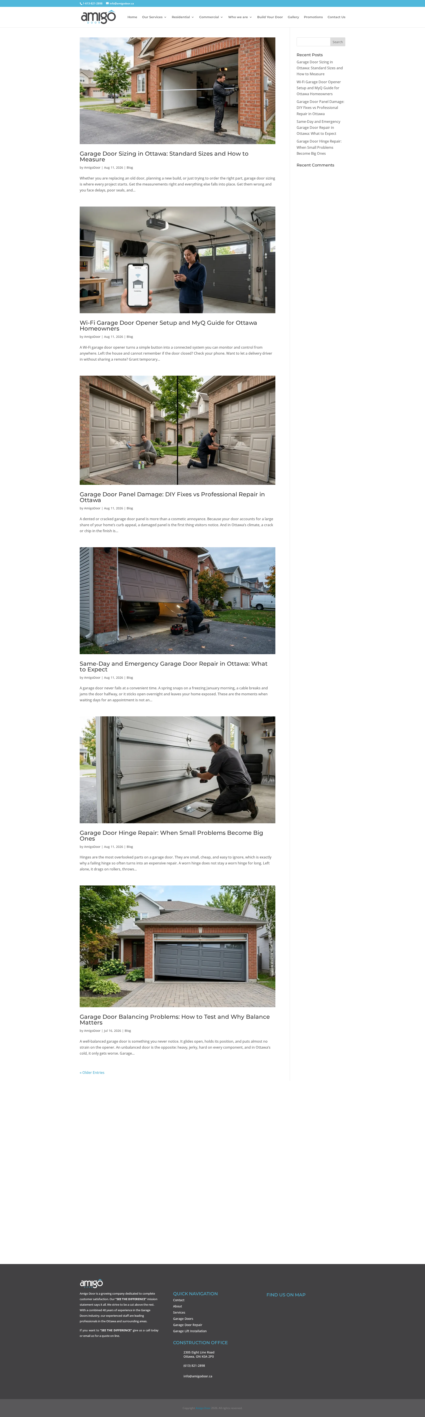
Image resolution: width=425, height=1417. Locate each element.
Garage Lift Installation (190, 1331)
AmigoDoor (92, 167)
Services (179, 1312)
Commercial (209, 17)
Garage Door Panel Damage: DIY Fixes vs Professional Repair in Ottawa (172, 497)
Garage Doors (183, 1318)
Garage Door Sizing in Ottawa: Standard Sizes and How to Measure (164, 156)
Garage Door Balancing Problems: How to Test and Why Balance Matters (175, 1019)
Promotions (313, 17)
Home (132, 17)
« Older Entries (92, 1072)
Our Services (152, 17)
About (177, 1306)
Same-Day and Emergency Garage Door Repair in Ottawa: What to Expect (174, 666)
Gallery (293, 17)
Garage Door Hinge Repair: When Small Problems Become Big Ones (171, 835)
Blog (130, 167)
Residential (181, 17)
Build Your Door (270, 17)
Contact (178, 1300)
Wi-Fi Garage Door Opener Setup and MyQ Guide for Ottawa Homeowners (168, 325)
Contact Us (336, 17)
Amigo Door (203, 1408)
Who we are (238, 17)
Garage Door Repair (187, 1325)
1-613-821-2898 (212, 1199)
